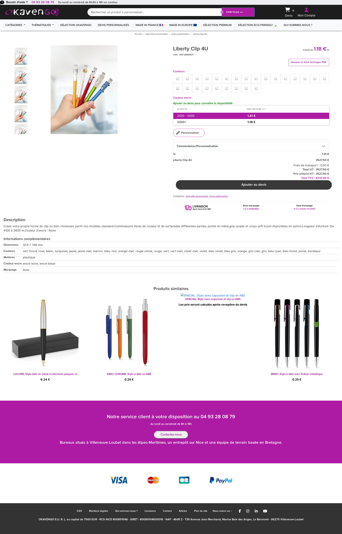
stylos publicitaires (180, 34)
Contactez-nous (171, 434)
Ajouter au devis (253, 184)
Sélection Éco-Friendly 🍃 (257, 25)
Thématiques (42, 25)
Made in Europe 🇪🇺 (183, 25)
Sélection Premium (217, 25)
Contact (167, 511)
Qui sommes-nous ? (298, 25)
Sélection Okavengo (75, 25)
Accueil (138, 34)
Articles (183, 511)
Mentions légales (98, 511)
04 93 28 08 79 (43, 2)
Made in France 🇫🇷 (149, 25)
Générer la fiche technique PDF (309, 62)
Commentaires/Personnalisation (197, 146)
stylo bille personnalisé (157, 34)
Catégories (14, 25)
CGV (79, 511)
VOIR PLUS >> (234, 12)
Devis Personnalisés (113, 25)
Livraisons (150, 511)
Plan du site (200, 511)
